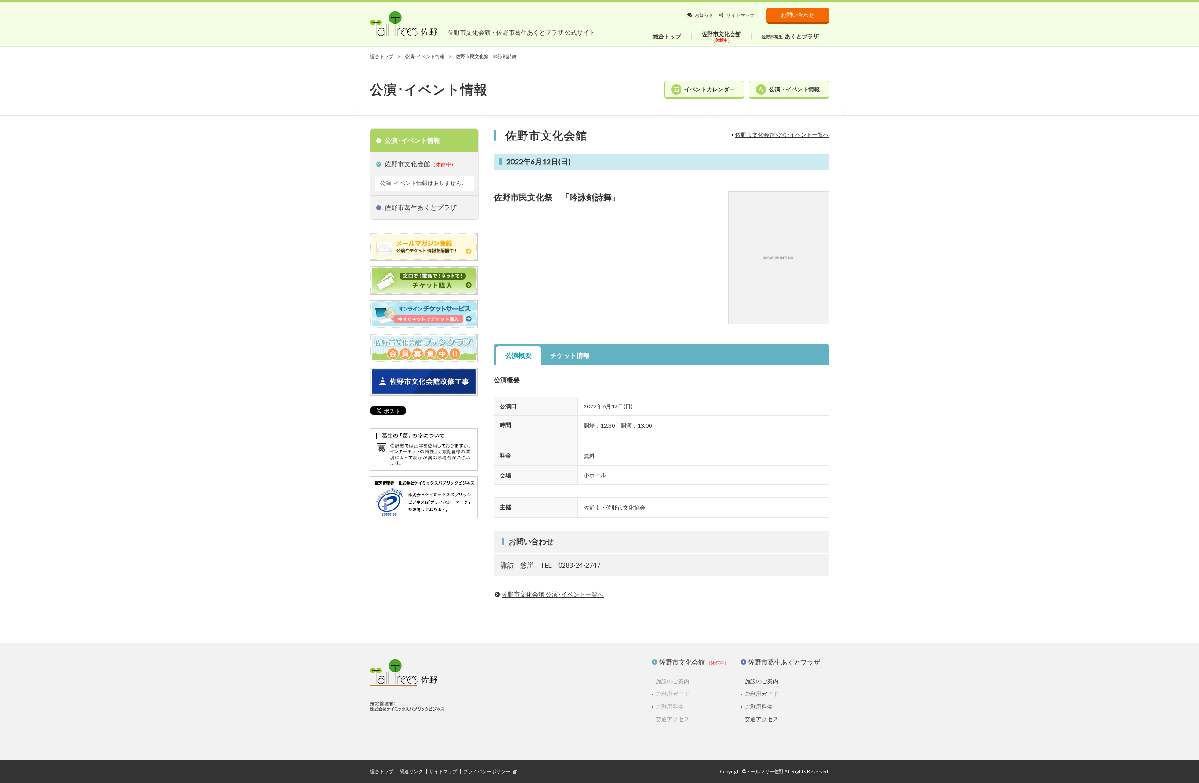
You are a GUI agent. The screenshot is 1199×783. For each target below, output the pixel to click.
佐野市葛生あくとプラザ (784, 662)
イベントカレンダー (709, 89)
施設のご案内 (761, 681)
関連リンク (411, 771)
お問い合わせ (797, 14)
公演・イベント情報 (794, 89)
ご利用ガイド (761, 693)
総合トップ (381, 56)
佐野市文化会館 (682, 662)
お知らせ (704, 15)
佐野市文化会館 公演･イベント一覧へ (782, 134)
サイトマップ (740, 15)
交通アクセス (761, 719)
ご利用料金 (759, 706)
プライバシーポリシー (486, 771)
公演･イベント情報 (424, 56)
